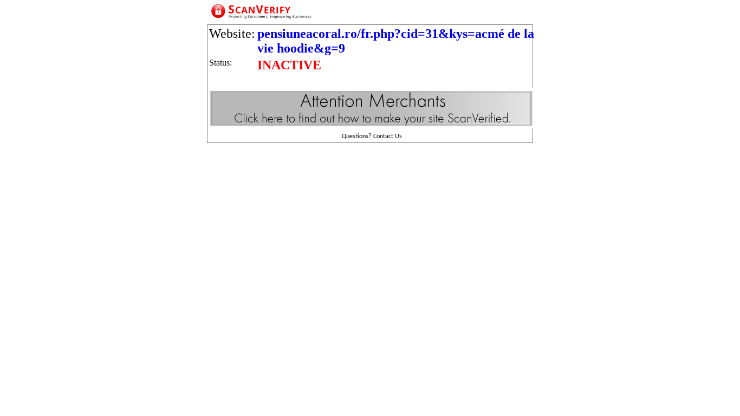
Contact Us (387, 136)
